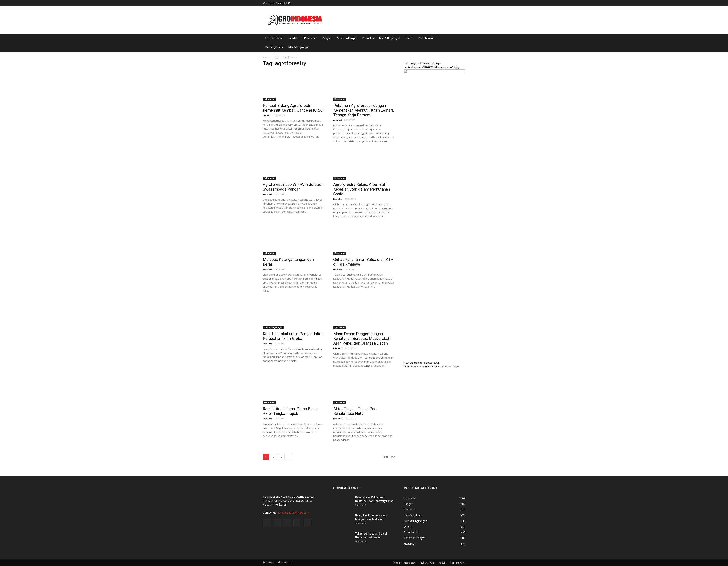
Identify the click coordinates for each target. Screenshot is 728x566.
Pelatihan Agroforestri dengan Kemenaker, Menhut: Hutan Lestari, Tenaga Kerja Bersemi (363, 110)
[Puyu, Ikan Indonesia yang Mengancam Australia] (342, 520)
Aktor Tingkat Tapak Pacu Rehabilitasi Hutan (355, 411)
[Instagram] (443, 2)
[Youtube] (462, 2)
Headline (294, 38)
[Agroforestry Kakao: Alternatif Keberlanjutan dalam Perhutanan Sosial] (364, 164)
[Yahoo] (456, 2)
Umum (409, 38)
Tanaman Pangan (347, 38)
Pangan (326, 38)
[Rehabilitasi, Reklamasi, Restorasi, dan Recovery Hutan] (342, 502)
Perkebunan (425, 38)
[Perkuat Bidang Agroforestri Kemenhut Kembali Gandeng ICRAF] (293, 85)
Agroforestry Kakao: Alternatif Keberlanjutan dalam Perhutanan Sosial (361, 189)
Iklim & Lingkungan (389, 38)
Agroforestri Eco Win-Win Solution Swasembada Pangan (293, 187)
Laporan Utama (274, 38)
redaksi (267, 115)
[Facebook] (437, 2)
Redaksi (267, 194)
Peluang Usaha (274, 47)
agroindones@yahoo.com (293, 512)
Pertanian (368, 38)
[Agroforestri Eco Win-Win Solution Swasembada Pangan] (293, 164)
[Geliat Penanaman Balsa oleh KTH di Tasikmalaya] (364, 239)
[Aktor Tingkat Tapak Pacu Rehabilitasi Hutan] (364, 389)
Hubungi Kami (427, 562)
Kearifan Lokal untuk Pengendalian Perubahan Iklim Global (293, 336)
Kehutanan (310, 38)
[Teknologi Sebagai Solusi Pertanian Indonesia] (342, 538)
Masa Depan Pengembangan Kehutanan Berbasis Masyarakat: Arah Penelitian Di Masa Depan (361, 338)
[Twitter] (450, 2)
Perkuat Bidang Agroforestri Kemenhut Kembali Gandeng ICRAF (293, 108)
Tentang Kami (458, 562)
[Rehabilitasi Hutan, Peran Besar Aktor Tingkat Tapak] (293, 389)
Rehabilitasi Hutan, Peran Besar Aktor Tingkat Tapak (290, 411)
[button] (460, 42)
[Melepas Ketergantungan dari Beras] (293, 239)
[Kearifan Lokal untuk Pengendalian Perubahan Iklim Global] (293, 314)
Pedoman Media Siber (405, 562)
